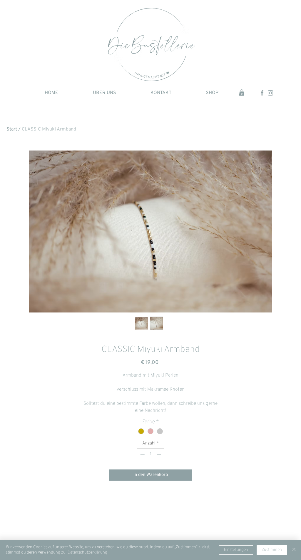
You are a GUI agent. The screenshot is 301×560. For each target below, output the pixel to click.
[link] (241, 92)
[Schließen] (293, 550)
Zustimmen (272, 549)
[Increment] (159, 454)
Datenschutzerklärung (87, 552)
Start (11, 129)
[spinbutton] (150, 454)
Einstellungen (236, 549)
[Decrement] (142, 454)
